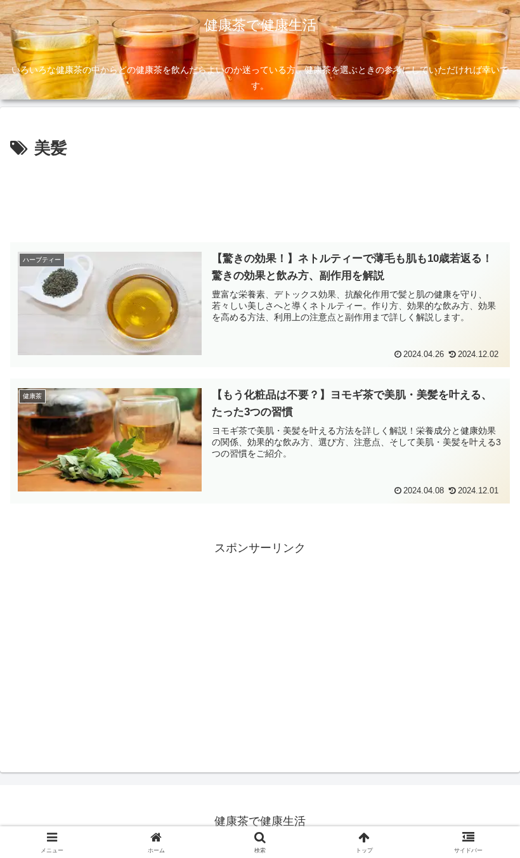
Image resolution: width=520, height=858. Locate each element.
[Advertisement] (260, 197)
